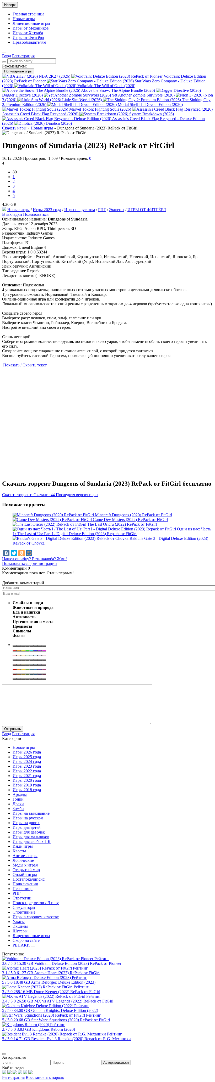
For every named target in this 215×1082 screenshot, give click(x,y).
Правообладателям (29, 42)
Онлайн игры (25, 874)
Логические (23, 860)
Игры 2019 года (27, 785)
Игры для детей (27, 827)
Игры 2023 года (47, 209)
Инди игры (23, 846)
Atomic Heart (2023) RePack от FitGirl (67, 973)
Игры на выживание (31, 813)
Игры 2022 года (27, 771)
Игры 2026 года (27, 752)
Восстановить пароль (45, 1077)
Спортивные (24, 912)
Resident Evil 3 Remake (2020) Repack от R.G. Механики (81, 1038)
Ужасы (19, 921)
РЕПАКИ (22, 945)
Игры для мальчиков (31, 837)
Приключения (25, 884)
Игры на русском (79, 209)
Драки (18, 804)
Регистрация (13, 1077)
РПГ (102, 209)
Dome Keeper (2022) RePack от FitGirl (67, 991)
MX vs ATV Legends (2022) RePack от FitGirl (73, 1001)
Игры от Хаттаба (28, 33)
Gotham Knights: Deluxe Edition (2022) (64, 1010)
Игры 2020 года (27, 780)
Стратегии (22, 898)
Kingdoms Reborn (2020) (53, 1029)
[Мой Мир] (29, 553)
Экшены (116, 209)
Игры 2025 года (27, 757)
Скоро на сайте (26, 940)
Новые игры (24, 18)
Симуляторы (24, 907)
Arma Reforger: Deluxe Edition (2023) (63, 982)
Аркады (20, 794)
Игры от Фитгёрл (28, 37)
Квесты (19, 851)
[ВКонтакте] (6, 553)
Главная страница (28, 14)
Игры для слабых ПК (32, 841)
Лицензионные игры (31, 23)
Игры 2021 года (27, 775)
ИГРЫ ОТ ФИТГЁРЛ (146, 209)
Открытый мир (26, 870)
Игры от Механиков (31, 28)
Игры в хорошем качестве (36, 917)
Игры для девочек (29, 832)
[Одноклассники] (21, 553)
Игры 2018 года (27, 790)
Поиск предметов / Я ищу (36, 902)
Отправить (12, 729)
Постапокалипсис (29, 879)
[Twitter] (14, 553)
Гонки (18, 799)
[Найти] (4, 62)
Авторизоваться (116, 1062)
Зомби (18, 808)
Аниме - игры (25, 855)
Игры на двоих (26, 822)
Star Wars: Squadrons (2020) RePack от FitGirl (70, 1020)
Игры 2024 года (27, 761)
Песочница (23, 888)
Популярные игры (18, 71)
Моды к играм (25, 865)
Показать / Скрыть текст (25, 365)
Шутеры (20, 931)
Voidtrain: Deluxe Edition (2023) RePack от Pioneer (77, 963)
